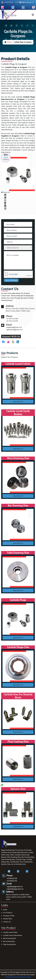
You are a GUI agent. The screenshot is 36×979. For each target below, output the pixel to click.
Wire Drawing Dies (9, 938)
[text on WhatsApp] (2, 785)
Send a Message (11, 280)
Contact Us (7, 922)
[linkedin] (23, 7)
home (9, 42)
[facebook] (13, 7)
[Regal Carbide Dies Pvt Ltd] (9, 14)
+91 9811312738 (8, 2)
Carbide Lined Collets (10, 932)
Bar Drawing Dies (9, 941)
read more (17, 401)
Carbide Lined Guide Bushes (12, 935)
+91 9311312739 (12, 321)
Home (5, 909)
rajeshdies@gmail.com (14, 330)
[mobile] (2, 316)
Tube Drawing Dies (9, 944)
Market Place (7, 919)
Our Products (7, 912)
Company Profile (8, 915)
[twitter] (33, 7)
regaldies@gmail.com (28, 2)
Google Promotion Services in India (18, 977)
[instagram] (2, 7)
